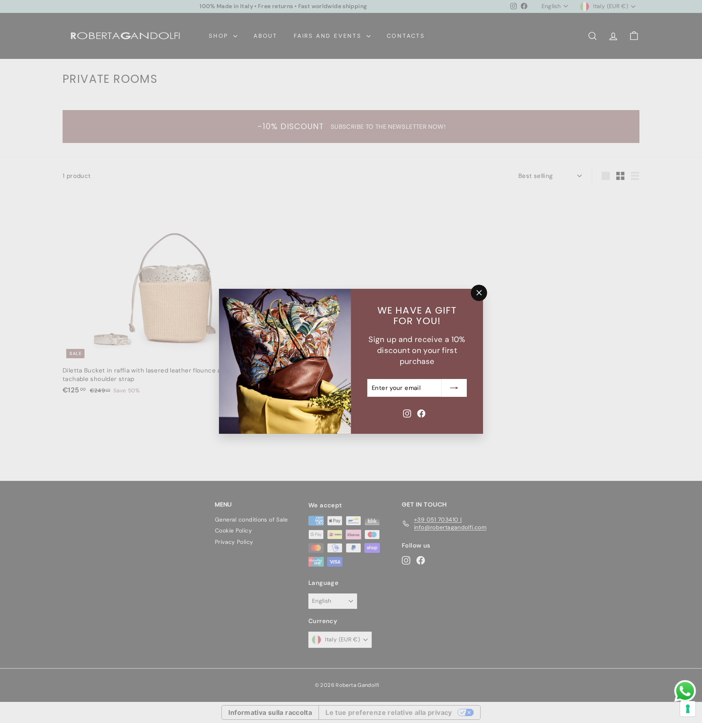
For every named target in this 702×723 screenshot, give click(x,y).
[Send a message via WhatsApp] (685, 691)
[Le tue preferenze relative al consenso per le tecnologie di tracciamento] (688, 709)
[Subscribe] (454, 388)
